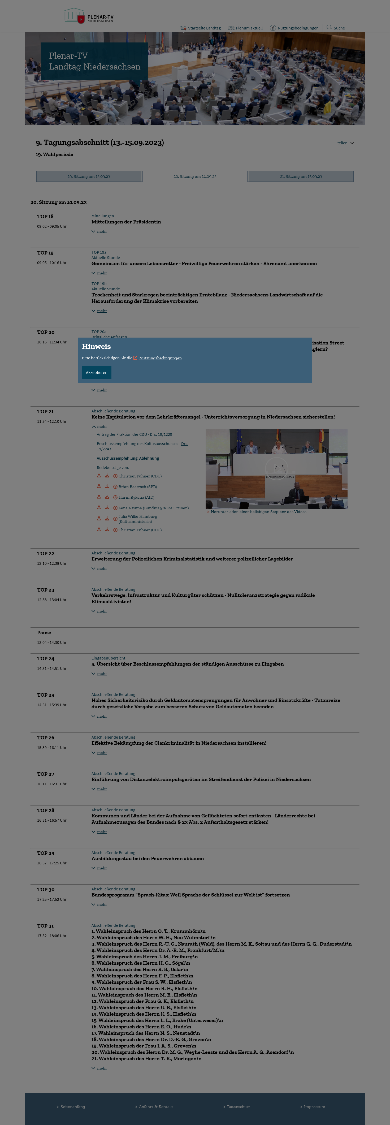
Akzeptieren (96, 372)
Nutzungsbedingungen (160, 357)
